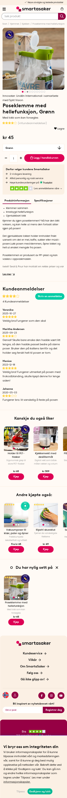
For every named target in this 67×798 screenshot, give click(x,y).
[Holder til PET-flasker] (16, 438)
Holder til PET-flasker (16, 455)
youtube (59, 695)
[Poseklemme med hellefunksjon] (16, 588)
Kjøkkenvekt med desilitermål (45, 455)
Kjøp (16, 476)
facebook (40, 695)
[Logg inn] (13, 695)
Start (4, 24)
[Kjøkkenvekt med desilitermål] (46, 438)
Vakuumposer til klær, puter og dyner (16, 532)
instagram (50, 695)
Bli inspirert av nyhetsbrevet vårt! (33, 703)
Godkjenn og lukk (40, 791)
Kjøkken (26, 24)
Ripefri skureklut (45, 530)
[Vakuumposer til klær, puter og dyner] (16, 515)
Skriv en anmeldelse (50, 296)
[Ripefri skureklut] (46, 515)
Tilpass (20, 791)
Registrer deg (54, 709)
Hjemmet (14, 24)
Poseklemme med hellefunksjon (48, 24)
